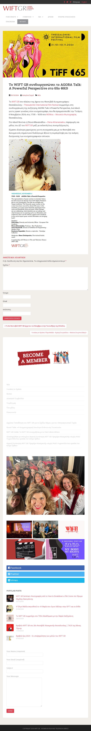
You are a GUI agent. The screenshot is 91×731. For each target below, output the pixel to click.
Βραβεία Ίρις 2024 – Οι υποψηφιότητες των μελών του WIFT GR (41, 636)
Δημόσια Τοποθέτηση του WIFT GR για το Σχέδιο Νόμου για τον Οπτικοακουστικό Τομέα (41, 423)
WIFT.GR (15, 101)
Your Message (13, 676)
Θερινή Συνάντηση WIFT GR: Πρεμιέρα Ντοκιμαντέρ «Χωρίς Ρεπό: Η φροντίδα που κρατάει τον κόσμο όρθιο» (43, 444)
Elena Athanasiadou (56, 122)
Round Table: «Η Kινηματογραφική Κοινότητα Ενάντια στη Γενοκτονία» (34, 427)
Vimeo (14, 580)
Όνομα (5, 293)
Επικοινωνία (11, 412)
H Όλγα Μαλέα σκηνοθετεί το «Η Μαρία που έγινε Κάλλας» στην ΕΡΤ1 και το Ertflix (48, 606)
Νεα (39, 17)
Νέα (39, 95)
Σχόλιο (6, 265)
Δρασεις (50, 17)
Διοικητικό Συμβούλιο (15, 398)
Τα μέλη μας (11, 403)
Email (5, 301)
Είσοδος (23, 22)
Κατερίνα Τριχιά (28, 95)
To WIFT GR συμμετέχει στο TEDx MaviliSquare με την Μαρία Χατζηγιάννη (44, 616)
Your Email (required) (15, 659)
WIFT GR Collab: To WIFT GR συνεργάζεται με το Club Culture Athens (33, 432)
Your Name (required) (16, 651)
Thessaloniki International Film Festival (41, 105)
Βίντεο (9, 394)
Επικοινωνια (10, 22)
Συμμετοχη (27, 17)
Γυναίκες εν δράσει (14, 389)
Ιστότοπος (7, 309)
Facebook (15, 567)
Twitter (14, 574)
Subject (10, 668)
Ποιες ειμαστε (11, 17)
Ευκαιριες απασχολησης (66, 17)
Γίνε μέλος (11, 408)
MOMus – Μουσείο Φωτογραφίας (61, 114)
